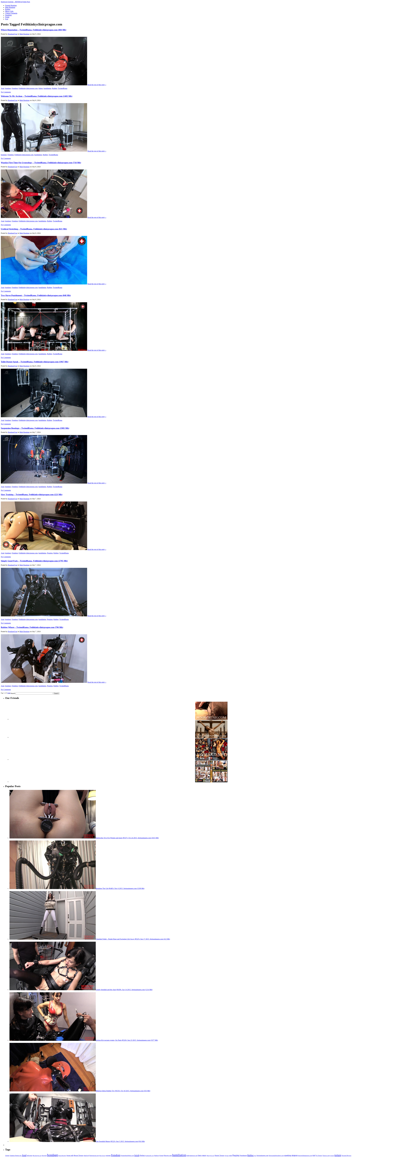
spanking (287, 1155)
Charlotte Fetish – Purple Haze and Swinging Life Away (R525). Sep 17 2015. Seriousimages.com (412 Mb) (133, 939)
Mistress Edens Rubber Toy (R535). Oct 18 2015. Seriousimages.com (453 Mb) (123, 1091)
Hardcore (156, 1155)
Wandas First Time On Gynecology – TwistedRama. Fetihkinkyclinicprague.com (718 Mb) (41, 162)
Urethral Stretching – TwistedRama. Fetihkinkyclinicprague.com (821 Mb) (34, 229)
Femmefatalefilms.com (127, 1155)
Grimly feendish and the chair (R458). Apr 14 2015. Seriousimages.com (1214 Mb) (124, 990)
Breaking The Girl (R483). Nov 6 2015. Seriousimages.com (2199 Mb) (120, 888)
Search (13, 693)
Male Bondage (25, 34)
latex (200, 1155)
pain (230, 1155)
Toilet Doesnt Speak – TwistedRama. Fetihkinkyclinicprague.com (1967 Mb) (34, 362)
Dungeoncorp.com (94, 1155)
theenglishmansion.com (305, 1155)
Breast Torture (78, 1155)
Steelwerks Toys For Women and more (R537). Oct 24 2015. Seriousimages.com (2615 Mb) (127, 838)
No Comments (6, 92)
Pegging (50, 553)
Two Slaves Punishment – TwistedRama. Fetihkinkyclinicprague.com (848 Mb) (36, 295)
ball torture (29, 1155)
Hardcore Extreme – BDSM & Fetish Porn (15, 2)
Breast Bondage (62, 1155)
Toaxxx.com (326, 1155)
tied (313, 1155)
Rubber (54, 88)
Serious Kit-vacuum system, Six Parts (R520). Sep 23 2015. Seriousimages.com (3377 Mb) (127, 1040)
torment (332, 1155)
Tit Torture (319, 1155)
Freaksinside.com (149, 1155)
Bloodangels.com (37, 1155)
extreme (108, 1155)
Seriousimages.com (262, 1155)
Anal (2, 88)
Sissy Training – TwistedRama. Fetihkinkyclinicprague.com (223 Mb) (31, 494)
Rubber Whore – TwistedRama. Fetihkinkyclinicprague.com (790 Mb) (32, 627)
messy (204, 1155)
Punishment (243, 1155)
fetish (136, 1155)
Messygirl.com (210, 1155)
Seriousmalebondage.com (276, 1155)
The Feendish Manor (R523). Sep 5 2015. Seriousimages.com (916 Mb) (120, 1141)
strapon (295, 1155)
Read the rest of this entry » (97, 85)
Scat (255, 1155)
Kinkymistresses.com (192, 1155)
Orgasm (227, 1155)
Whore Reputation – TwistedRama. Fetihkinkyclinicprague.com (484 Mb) (33, 30)
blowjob (44, 1155)
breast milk (70, 1155)
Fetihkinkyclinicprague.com (28, 88)
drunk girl (86, 1155)
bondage (8, 88)
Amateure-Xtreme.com (15, 1155)
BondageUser (12, 34)
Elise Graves (102, 1155)
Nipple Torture (219, 1155)
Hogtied (161, 1155)
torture (337, 1155)
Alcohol (7, 1155)
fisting (40, 88)
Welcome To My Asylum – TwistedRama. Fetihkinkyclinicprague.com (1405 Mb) (36, 96)
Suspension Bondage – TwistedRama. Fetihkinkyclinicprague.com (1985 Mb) (35, 428)
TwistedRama (62, 88)
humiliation (47, 88)
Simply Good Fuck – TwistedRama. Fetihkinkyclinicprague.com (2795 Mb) (34, 561)
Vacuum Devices (346, 1155)
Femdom (15, 88)
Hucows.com (168, 1155)
